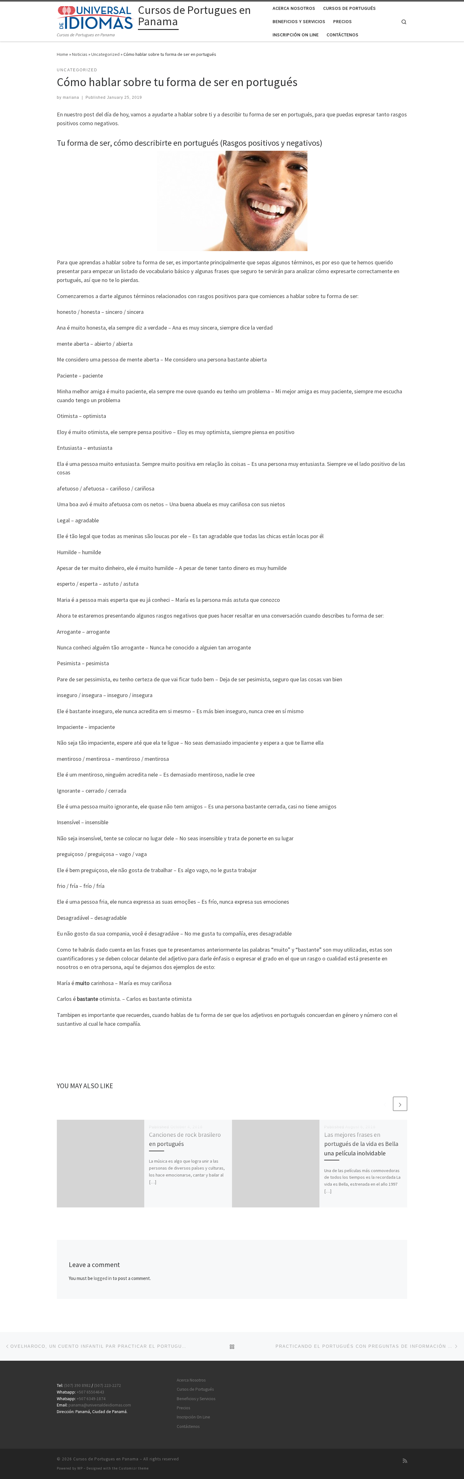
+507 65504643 (90, 1392)
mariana (71, 97)
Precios (183, 1408)
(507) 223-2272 (107, 1385)
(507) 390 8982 (77, 1385)
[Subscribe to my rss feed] (405, 1461)
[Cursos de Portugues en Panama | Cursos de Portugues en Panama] (96, 16)
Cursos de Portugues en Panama (106, 1459)
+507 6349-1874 (91, 1398)
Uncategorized (105, 54)
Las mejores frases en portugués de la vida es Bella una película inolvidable (361, 1144)
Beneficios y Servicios (196, 1398)
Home (62, 54)
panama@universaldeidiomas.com (99, 1405)
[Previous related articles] (385, 1104)
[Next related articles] (400, 1104)
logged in (103, 1278)
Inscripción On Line (193, 1417)
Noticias (79, 54)
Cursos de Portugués (195, 1389)
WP (80, 1468)
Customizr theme (134, 1468)
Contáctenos (188, 1426)
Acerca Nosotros (191, 1380)
